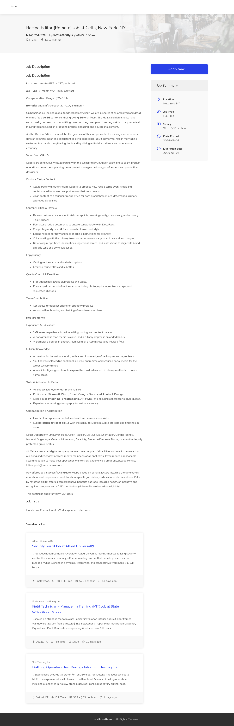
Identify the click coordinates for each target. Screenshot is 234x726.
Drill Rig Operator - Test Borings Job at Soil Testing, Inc (75, 667)
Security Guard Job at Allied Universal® (63, 546)
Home (13, 6)
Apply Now (176, 69)
